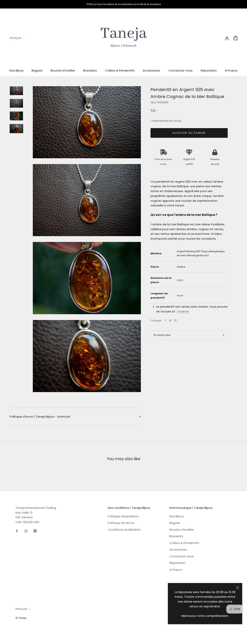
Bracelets (90, 70)
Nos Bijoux (16, 70)
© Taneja (20, 618)
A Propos (231, 70)
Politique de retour (121, 523)
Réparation (209, 70)
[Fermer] (237, 587)
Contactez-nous (180, 70)
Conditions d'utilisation (124, 530)
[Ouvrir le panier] (235, 38)
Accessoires (151, 70)
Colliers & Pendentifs (120, 70)
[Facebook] (165, 320)
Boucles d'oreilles (63, 70)
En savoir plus (162, 335)
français (16, 38)
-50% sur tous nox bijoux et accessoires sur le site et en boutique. (123, 4)
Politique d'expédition (123, 516)
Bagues (37, 70)
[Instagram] (26, 531)
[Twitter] (170, 320)
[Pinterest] (175, 320)
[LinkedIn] (35, 531)
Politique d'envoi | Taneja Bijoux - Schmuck (40, 417)
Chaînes (183, 311)
